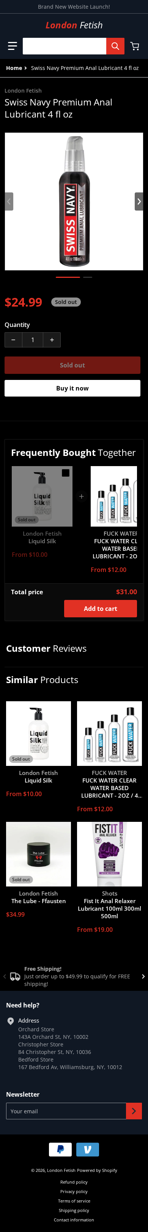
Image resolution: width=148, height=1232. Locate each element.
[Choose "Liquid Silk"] (65, 473)
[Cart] (135, 46)
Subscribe (134, 1111)
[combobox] (70, 46)
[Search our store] (115, 46)
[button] (12, 46)
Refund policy (74, 1182)
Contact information (74, 1220)
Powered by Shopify (97, 1170)
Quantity (17, 325)
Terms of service (74, 1201)
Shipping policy (74, 1210)
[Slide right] (139, 201)
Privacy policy (74, 1191)
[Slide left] (9, 201)
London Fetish (61, 1170)
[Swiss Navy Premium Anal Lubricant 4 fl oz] (68, 277)
